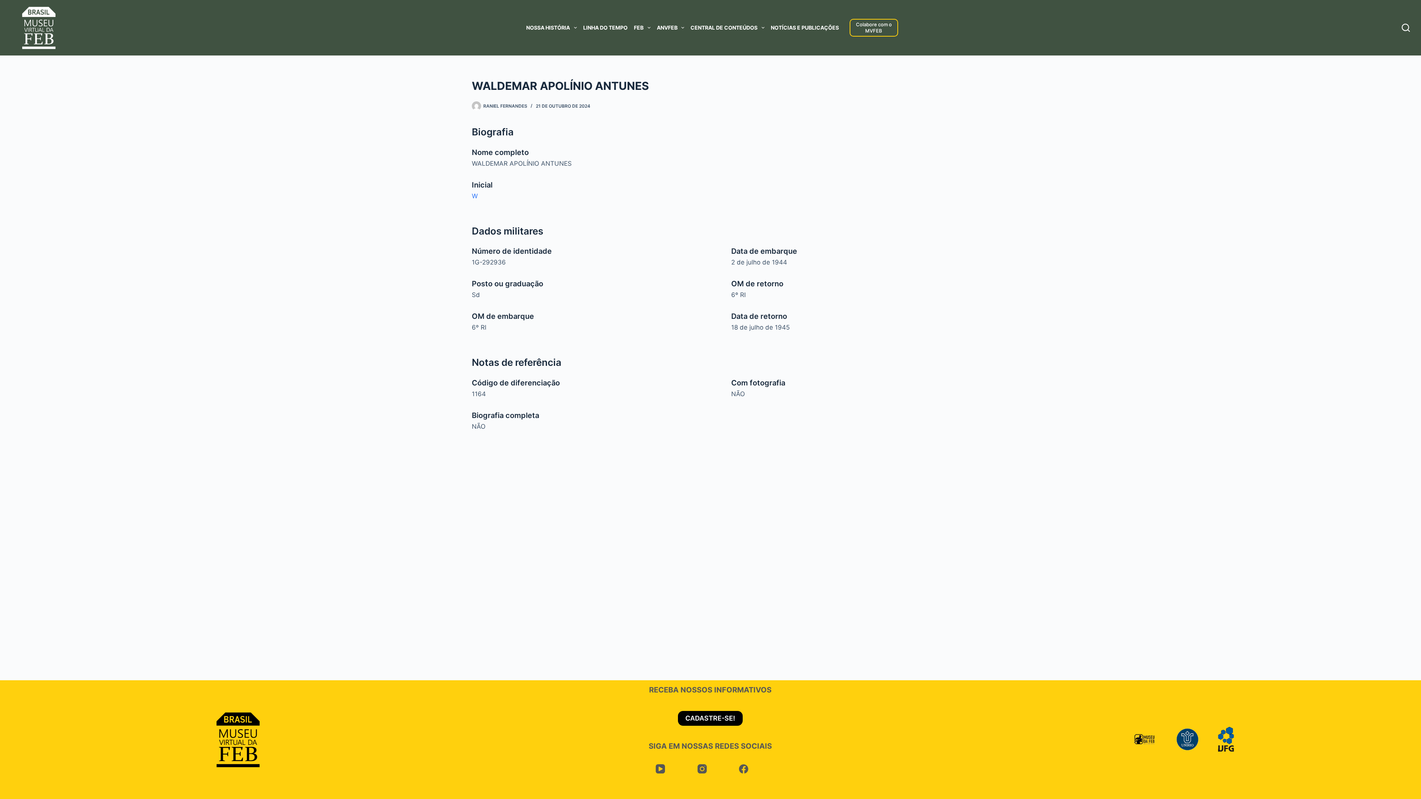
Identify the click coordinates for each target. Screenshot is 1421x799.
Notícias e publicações (805, 27)
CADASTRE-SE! (710, 718)
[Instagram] (702, 769)
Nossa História (548, 27)
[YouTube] (660, 769)
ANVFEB (667, 27)
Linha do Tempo (605, 27)
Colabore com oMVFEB (874, 27)
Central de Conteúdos (724, 27)
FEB (639, 27)
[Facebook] (743, 769)
